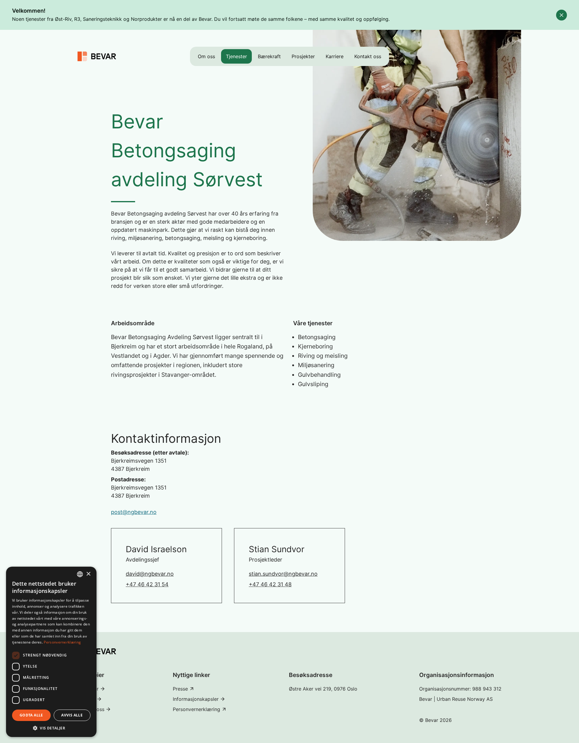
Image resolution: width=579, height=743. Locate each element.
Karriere (334, 56)
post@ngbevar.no (134, 512)
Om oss (206, 56)
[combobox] (80, 574)
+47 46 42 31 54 (147, 584)
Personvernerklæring (62, 642)
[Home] (97, 56)
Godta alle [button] (31, 715)
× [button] (88, 574)
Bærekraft (269, 56)
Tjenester (236, 56)
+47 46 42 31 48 (270, 584)
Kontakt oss (367, 56)
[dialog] (51, 652)
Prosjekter (303, 56)
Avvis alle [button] (72, 715)
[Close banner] (561, 15)
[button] (51, 728)
